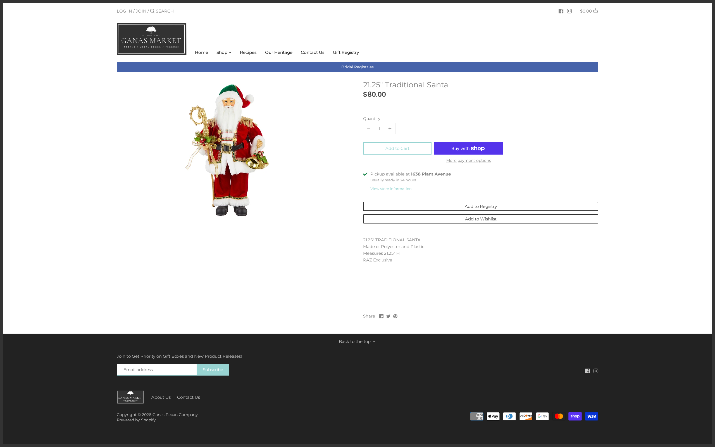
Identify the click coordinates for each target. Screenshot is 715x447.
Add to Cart (397, 148)
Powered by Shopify (136, 420)
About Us (161, 397)
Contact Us (188, 397)
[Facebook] (561, 11)
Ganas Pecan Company (175, 414)
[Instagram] (569, 11)
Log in (124, 11)
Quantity (371, 118)
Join (141, 11)
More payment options (468, 160)
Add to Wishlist (481, 219)
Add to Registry (481, 206)
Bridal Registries (357, 67)
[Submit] (152, 11)
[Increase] (390, 128)
